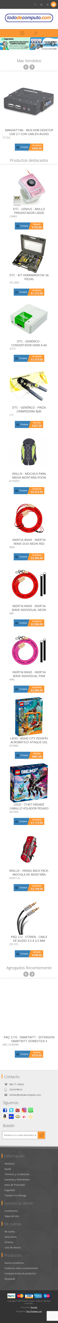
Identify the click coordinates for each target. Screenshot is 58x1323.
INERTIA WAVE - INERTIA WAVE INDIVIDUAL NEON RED (29, 610)
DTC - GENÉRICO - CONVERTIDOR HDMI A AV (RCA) (29, 345)
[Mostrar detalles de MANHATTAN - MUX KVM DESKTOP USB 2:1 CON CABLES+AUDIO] (29, 101)
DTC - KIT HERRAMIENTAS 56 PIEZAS (29, 277)
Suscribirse (41, 1135)
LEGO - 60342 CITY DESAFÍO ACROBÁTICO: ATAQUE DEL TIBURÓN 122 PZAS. (29, 742)
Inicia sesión (41, 4)
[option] (29, 43)
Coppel (11, 1116)
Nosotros (10, 1163)
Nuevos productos (14, 1262)
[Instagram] (24, 1110)
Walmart (30, 1116)
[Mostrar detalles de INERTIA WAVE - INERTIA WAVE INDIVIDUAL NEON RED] (29, 584)
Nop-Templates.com (34, 1311)
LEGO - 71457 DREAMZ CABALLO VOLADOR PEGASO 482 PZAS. (29, 808)
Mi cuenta (10, 1231)
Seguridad (10, 1190)
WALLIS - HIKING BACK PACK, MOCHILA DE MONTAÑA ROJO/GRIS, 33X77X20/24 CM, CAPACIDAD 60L (29, 876)
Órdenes (9, 1242)
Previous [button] (5, 44)
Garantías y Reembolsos (17, 1179)
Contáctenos (11, 1210)
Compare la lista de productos (20, 1273)
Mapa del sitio (12, 1216)
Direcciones (11, 1236)
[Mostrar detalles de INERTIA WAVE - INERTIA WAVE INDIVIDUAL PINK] (29, 650)
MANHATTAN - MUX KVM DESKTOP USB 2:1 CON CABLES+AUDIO (29, 132)
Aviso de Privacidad (15, 1184)
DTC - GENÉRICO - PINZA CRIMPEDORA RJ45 (29, 409)
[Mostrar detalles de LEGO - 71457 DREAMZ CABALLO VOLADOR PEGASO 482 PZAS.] (29, 783)
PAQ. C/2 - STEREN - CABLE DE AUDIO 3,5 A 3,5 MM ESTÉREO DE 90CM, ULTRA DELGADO (29, 942)
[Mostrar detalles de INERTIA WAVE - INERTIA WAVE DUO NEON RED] (29, 518)
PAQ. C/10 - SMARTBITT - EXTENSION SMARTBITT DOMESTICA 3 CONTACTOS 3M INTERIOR (29, 1041)
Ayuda (8, 1168)
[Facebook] (4, 1110)
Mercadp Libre (17, 1116)
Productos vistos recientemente (21, 1268)
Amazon (4, 1116)
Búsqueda (10, 1278)
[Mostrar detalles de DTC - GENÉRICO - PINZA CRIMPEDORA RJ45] (29, 386)
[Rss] (30, 1110)
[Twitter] (11, 1110)
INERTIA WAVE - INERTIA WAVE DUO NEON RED (29, 542)
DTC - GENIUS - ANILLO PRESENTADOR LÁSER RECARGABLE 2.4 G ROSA (29, 213)
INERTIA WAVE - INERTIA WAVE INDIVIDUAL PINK (29, 674)
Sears (24, 1116)
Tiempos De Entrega (15, 1195)
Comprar (24, 147)
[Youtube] (17, 1110)
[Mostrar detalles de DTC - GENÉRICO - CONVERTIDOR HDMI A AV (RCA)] (29, 319)
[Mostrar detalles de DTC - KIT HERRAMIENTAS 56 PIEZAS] (29, 253)
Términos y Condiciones (17, 1174)
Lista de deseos (13, 1247)
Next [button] (53, 44)
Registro (35, 4)
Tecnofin (34, 1307)
